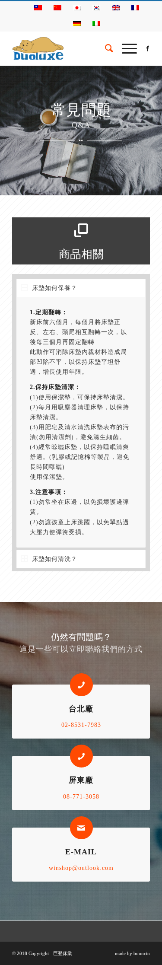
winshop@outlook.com (81, 868)
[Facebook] (147, 48)
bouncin (141, 953)
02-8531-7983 (81, 725)
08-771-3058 (81, 796)
